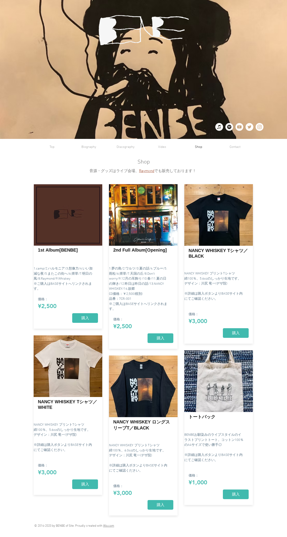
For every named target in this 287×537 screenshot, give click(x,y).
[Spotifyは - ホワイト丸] (229, 127)
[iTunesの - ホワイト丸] (219, 127)
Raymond (146, 171)
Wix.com (108, 526)
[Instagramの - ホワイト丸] (259, 127)
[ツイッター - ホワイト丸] (249, 127)
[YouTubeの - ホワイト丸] (239, 127)
